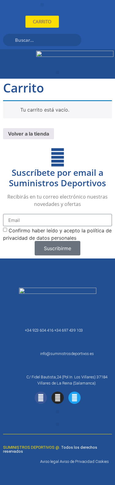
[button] (42, 4)
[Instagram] (58, 398)
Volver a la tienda (28, 134)
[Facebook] (41, 398)
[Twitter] (74, 398)
